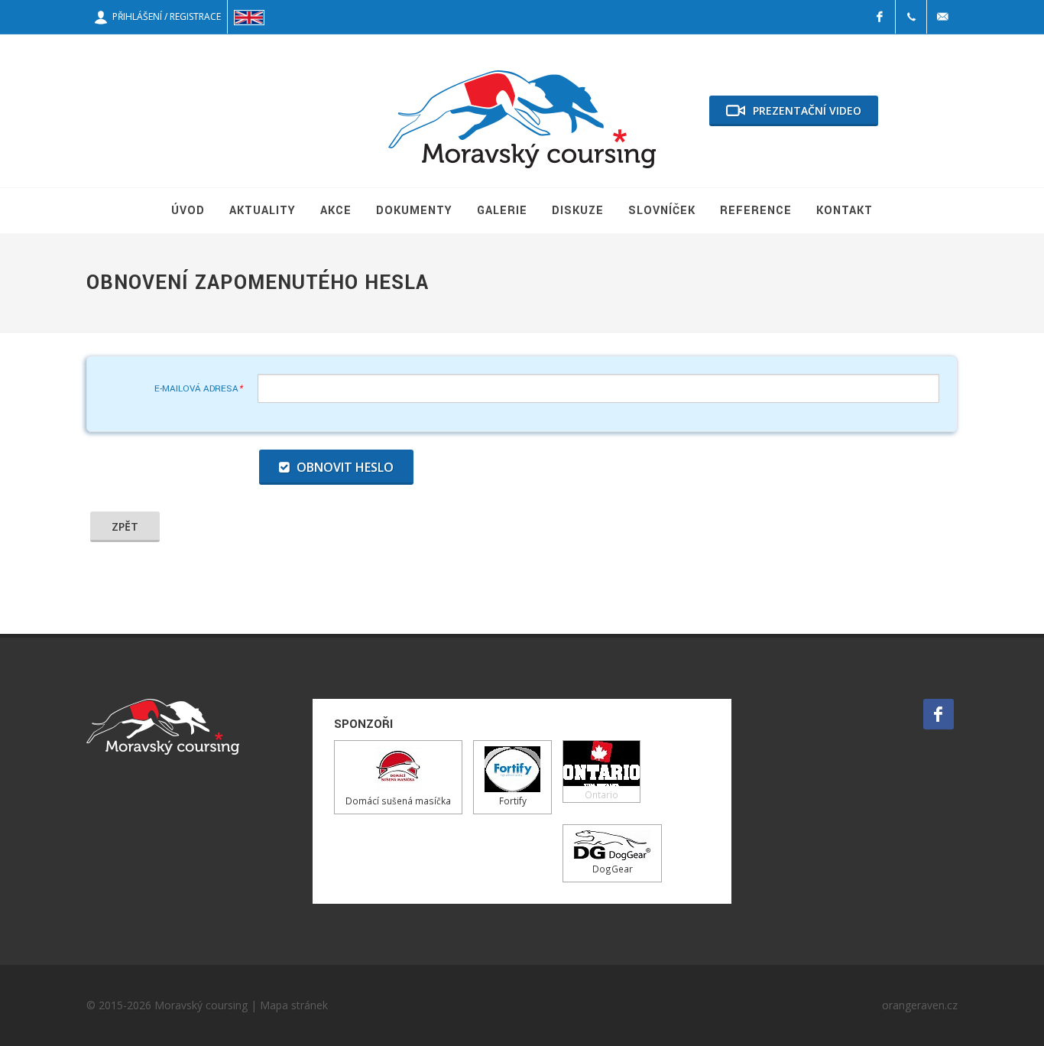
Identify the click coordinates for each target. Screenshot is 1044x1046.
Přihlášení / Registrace (164, 16)
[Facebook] (879, 17)
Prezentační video (807, 110)
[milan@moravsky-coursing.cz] (942, 17)
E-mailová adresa (198, 388)
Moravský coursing (201, 1005)
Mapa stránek (294, 1005)
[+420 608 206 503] (911, 17)
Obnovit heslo (343, 467)
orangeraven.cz (920, 1005)
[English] (249, 17)
